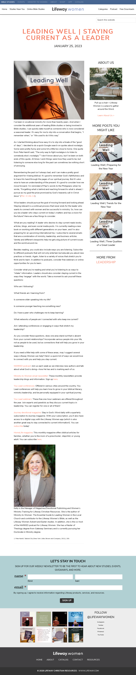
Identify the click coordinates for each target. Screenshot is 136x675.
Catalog (63, 660)
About (50, 660)
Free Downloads (127, 9)
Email (20, 587)
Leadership (106, 262)
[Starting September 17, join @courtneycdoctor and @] (75, 635)
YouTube (101, 635)
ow (104, 612)
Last (77, 581)
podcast (22, 366)
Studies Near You (17, 9)
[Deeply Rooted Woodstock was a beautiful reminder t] (75, 619)
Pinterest (100, 632)
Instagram (100, 622)
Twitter (100, 625)
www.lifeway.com (88, 671)
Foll (98, 612)
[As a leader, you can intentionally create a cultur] (59, 635)
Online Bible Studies (36, 9)
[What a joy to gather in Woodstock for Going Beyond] (59, 619)
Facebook (100, 628)
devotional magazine (27, 413)
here (55, 379)
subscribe (18, 426)
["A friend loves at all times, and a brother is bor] (43, 619)
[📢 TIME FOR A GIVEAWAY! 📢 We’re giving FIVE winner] (27, 635)
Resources (93, 660)
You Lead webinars (23, 399)
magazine (23, 433)
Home (4, 9)
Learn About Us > (106, 116)
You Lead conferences (24, 386)
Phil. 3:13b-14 (28, 196)
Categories (103, 9)
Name (20, 576)
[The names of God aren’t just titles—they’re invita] (27, 619)
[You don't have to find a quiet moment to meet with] (43, 635)
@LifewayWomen (100, 617)
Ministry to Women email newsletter (31, 376)
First (30, 581)
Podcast (113, 9)
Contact (78, 660)
